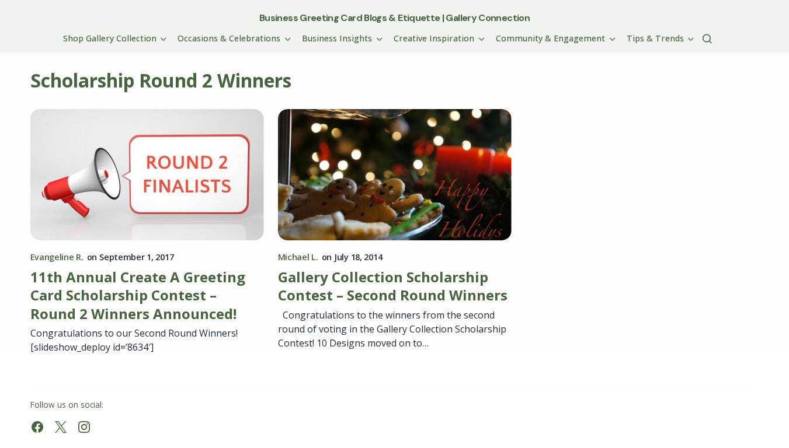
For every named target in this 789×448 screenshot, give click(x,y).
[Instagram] (84, 427)
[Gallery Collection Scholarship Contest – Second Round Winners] (395, 174)
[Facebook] (37, 427)
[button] (707, 39)
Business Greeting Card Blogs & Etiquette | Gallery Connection (394, 18)
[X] (60, 427)
